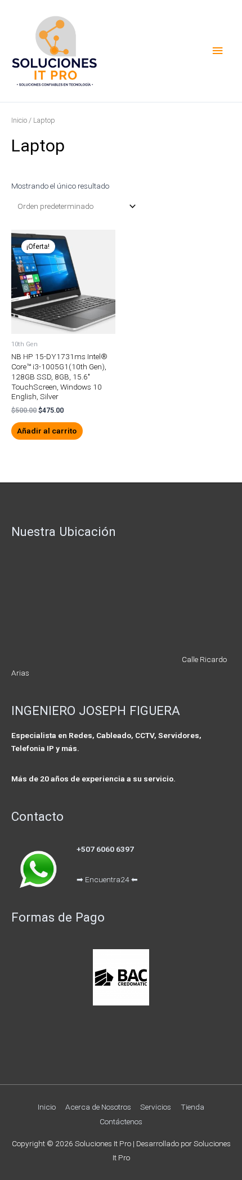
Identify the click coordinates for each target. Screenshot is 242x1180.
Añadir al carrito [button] (47, 430)
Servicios (155, 1106)
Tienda (192, 1106)
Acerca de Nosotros (98, 1106)
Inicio (19, 120)
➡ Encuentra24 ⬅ (107, 879)
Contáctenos (121, 1121)
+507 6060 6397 (105, 848)
